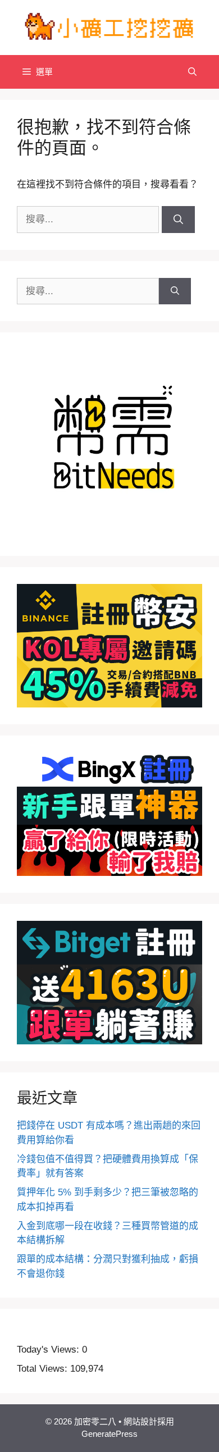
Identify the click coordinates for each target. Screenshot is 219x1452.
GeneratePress (109, 1434)
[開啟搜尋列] (192, 72)
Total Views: (43, 1368)
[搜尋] (178, 219)
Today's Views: (49, 1349)
